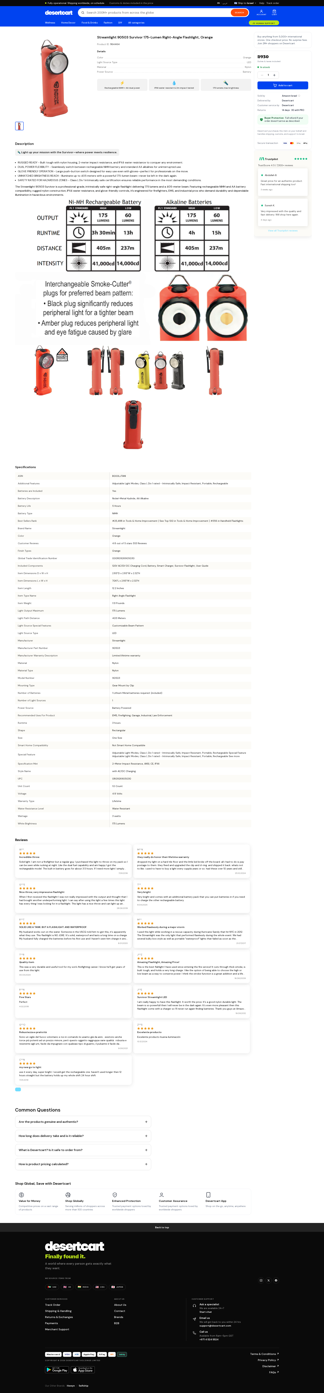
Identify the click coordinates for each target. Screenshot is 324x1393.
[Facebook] (276, 1280)
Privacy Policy (268, 1360)
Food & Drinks (90, 22)
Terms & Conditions (264, 1354)
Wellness (50, 22)
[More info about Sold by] (299, 95)
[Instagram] (261, 1280)
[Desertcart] (58, 12)
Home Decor (68, 22)
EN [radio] (218, 3)
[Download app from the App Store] (83, 1369)
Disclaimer (270, 1366)
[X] (268, 1280)
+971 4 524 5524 (209, 1339)
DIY (120, 22)
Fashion (108, 22)
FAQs (274, 1372)
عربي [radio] (225, 3)
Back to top (162, 1227)
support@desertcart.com (215, 1325)
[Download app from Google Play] (57, 1369)
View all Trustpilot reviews (283, 230)
